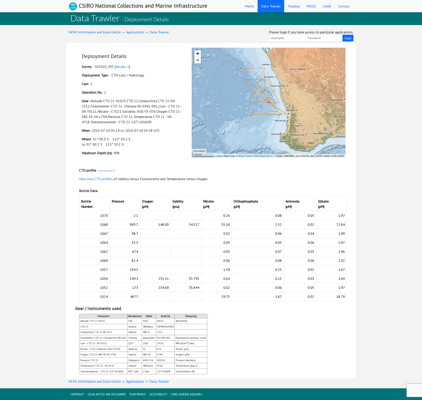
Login (347, 38)
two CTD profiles (100, 179)
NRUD (311, 6)
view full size (105, 170)
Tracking (294, 6)
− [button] (197, 60)
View (83, 179)
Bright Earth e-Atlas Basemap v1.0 (257, 155)
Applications (135, 32)
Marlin (249, 6)
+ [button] (197, 53)
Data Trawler (271, 6)
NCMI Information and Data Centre (95, 32)
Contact (344, 6)
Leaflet (218, 155)
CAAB (327, 6)
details (121, 66)
